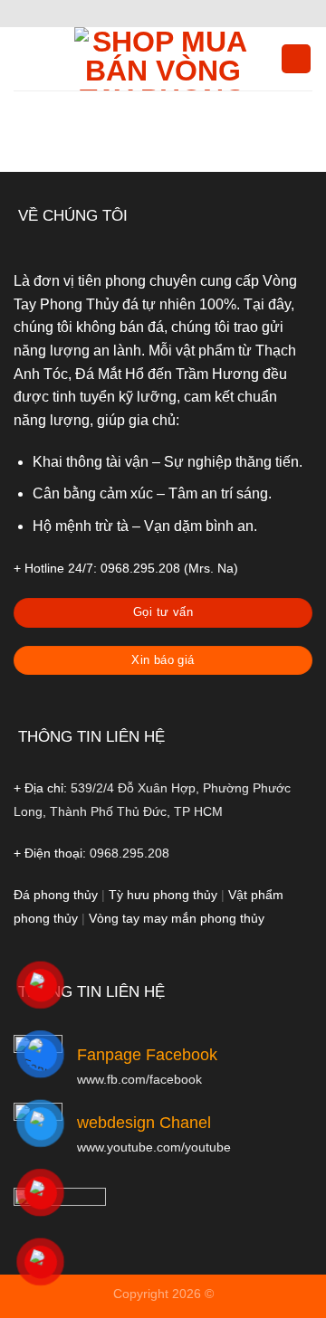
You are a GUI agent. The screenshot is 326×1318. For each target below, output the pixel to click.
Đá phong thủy (56, 894)
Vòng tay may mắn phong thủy (176, 918)
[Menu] (24, 58)
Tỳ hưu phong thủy (163, 894)
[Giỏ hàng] (296, 59)
